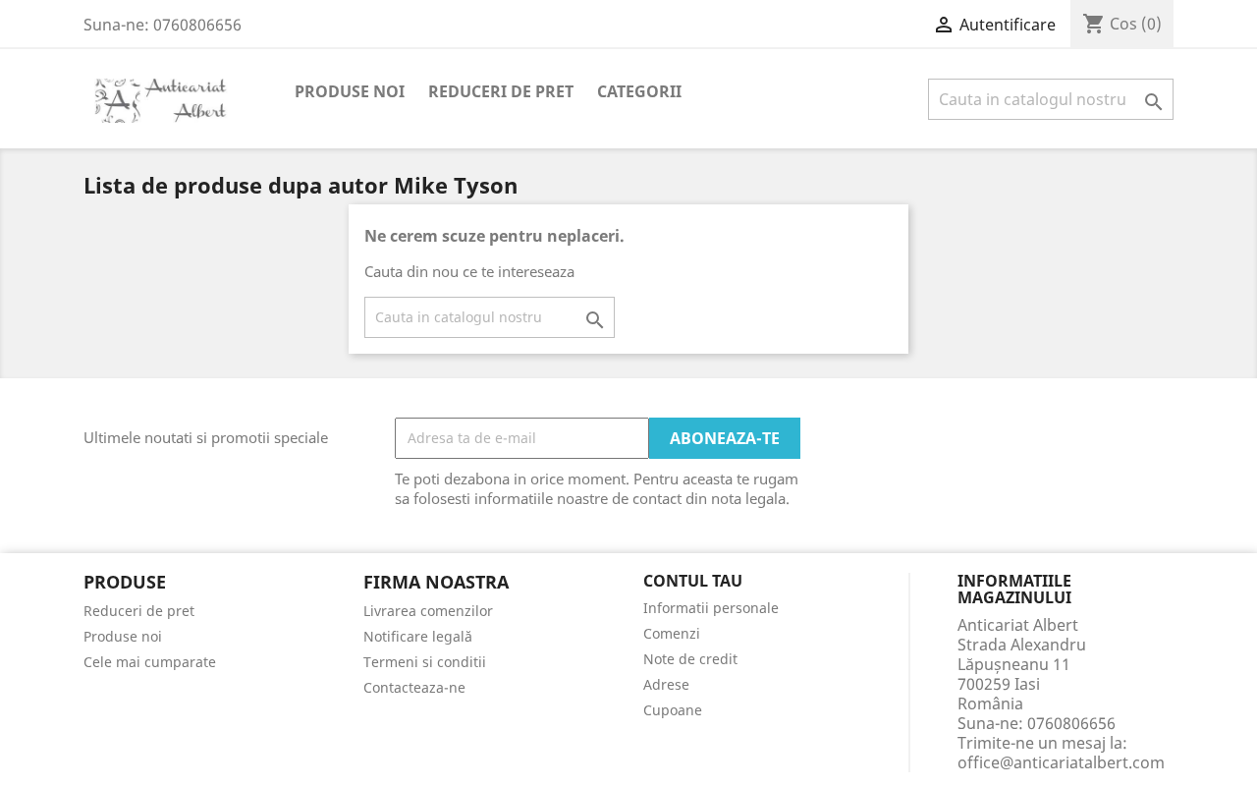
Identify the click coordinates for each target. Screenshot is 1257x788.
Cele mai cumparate (149, 661)
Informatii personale (711, 607)
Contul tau (692, 582)
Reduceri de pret (501, 91)
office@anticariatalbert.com (1061, 762)
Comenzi (671, 633)
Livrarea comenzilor (428, 610)
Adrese (666, 684)
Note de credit (690, 658)
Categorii (639, 91)
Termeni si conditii (424, 661)
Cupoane (672, 710)
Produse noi (350, 91)
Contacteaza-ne (414, 687)
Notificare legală (417, 636)
